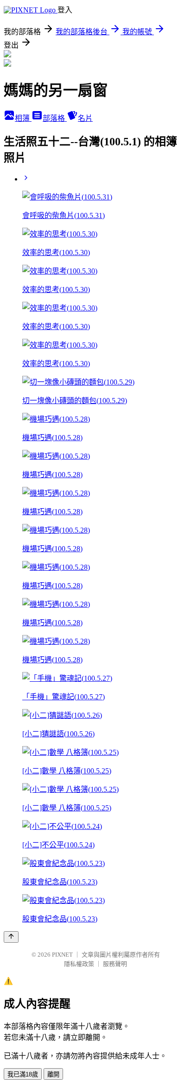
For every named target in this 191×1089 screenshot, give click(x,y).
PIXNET (62, 954)
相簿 (23, 118)
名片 (85, 118)
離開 (53, 1074)
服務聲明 (115, 963)
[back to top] (11, 937)
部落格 (55, 118)
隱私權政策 (79, 963)
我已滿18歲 (22, 1074)
